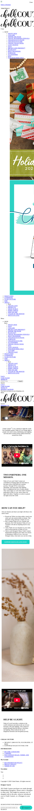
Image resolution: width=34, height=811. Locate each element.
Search (20, 381)
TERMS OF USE (9, 766)
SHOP (6, 32)
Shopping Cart (7, 389)
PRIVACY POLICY (10, 764)
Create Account (5, 378)
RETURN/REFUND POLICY (13, 762)
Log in (3, 376)
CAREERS (7, 753)
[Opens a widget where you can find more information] (26, 808)
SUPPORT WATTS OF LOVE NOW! (15, 542)
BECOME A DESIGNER (11, 752)
